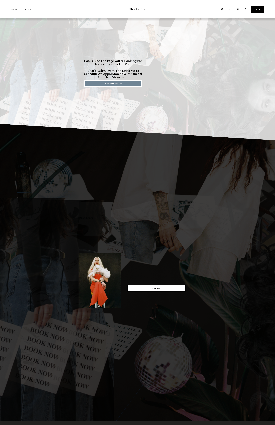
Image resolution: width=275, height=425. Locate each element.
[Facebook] (245, 9)
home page (156, 288)
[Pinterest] (222, 9)
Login (257, 9)
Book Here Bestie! (113, 83)
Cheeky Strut (138, 9)
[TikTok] (230, 9)
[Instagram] (238, 9)
